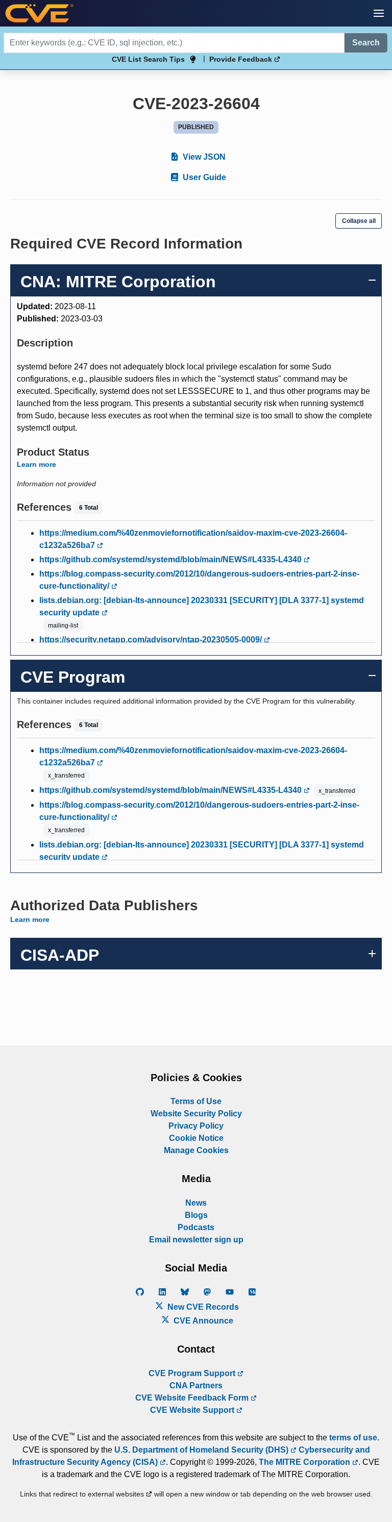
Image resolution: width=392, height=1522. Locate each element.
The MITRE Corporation (305, 1462)
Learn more (36, 464)
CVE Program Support (193, 1373)
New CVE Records (202, 1307)
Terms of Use (196, 1101)
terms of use (353, 1437)
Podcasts (196, 1227)
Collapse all (359, 220)
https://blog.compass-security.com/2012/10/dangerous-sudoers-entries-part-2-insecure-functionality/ (199, 579)
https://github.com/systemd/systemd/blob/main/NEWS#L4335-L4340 (171, 559)
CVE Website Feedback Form (193, 1397)
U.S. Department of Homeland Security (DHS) (202, 1449)
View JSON (203, 157)
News (196, 1203)
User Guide (203, 177)
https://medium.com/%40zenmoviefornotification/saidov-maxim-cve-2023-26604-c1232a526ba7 (193, 539)
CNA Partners (196, 1385)
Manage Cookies (196, 1150)
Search (366, 42)
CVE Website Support (193, 1410)
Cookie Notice (196, 1138)
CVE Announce (202, 1320)
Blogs (196, 1215)
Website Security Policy (196, 1113)
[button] (379, 13)
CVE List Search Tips (148, 59)
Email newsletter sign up (196, 1239)
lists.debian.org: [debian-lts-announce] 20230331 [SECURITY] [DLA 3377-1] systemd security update (201, 606)
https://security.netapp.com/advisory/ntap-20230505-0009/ (151, 639)
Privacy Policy (196, 1125)
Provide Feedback (241, 59)
